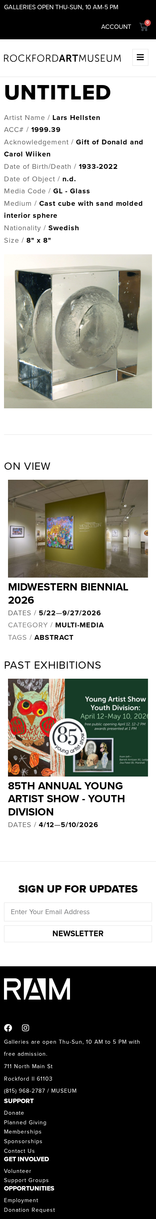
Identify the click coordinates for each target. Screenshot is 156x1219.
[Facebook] (8, 1028)
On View (27, 466)
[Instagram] (26, 1028)
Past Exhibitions (53, 665)
